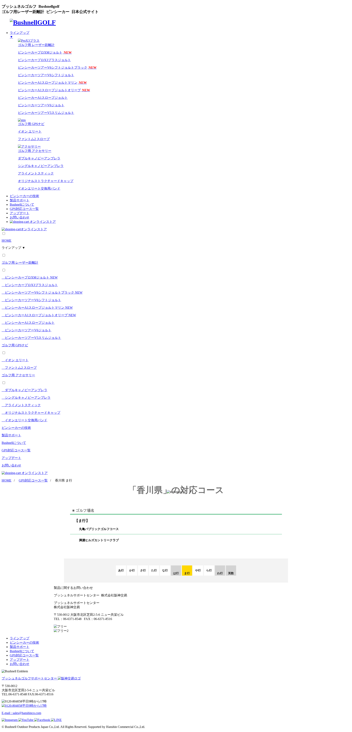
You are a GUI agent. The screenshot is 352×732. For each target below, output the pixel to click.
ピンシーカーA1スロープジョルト (43, 97)
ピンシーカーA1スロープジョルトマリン (52, 82)
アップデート (19, 213)
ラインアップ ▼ (13, 247)
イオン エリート (30, 131)
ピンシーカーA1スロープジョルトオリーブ (54, 90)
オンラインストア (43, 221)
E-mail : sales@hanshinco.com (21, 713)
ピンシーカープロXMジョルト (45, 52)
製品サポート (19, 200)
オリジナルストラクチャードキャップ (45, 181)
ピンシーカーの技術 (24, 196)
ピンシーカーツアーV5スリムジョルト (46, 112)
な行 (165, 570)
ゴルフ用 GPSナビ (15, 345)
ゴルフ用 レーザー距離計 (20, 262)
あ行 (121, 570)
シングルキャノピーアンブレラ (41, 166)
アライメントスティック (36, 173)
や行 (198, 570)
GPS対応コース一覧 (24, 209)
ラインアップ (19, 638)
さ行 (143, 570)
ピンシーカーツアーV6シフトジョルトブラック (57, 67)
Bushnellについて (22, 204)
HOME (6, 240)
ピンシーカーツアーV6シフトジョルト (46, 75)
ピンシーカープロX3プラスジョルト (44, 60)
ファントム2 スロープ (34, 139)
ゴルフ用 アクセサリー (18, 375)
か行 (132, 570)
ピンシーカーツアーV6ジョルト (41, 105)
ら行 (209, 570)
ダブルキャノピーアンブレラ (39, 158)
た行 (154, 570)
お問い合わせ (19, 217)
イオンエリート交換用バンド (39, 188)
